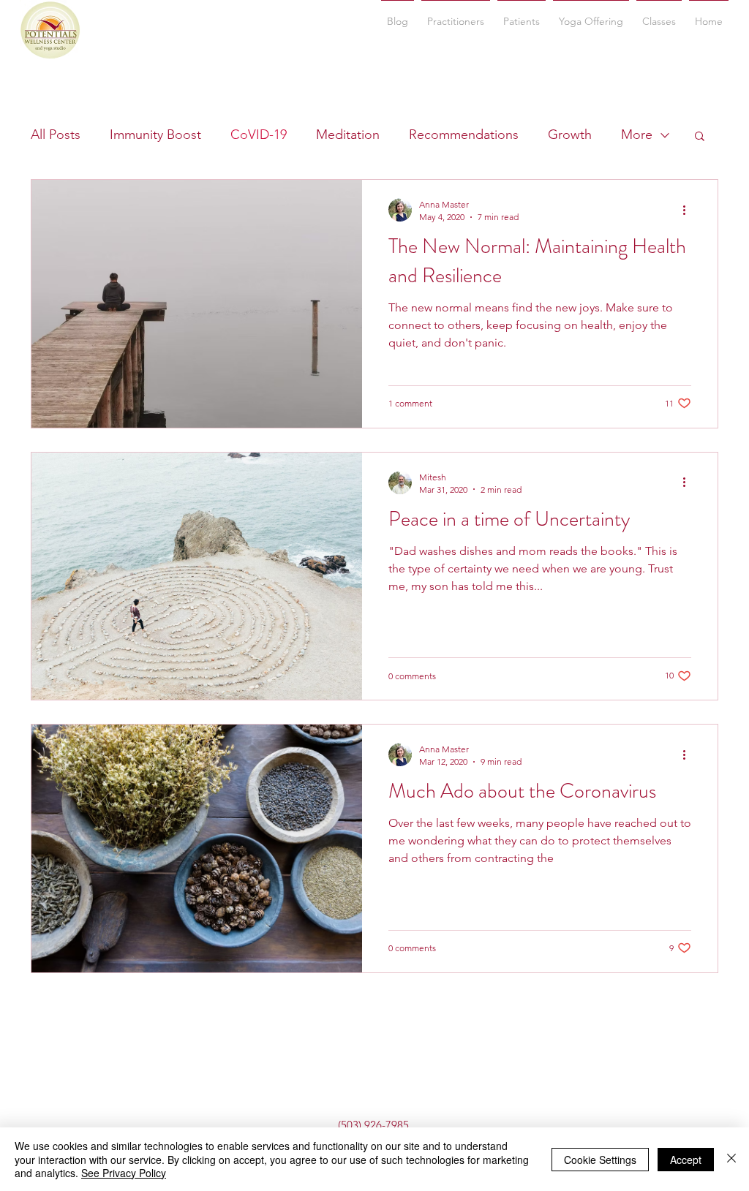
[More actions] (689, 210)
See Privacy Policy (123, 1172)
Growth (570, 134)
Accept (685, 1159)
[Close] (731, 1159)
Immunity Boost (155, 134)
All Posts (55, 134)
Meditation (348, 134)
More (636, 134)
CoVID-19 (258, 134)
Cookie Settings (600, 1159)
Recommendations (464, 134)
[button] (659, 14)
